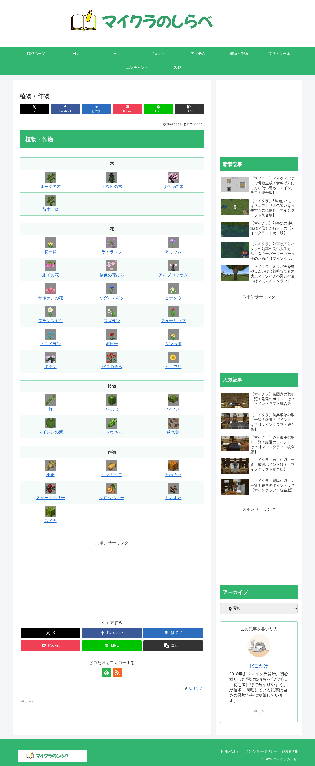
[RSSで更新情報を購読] (117, 672)
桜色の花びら (111, 275)
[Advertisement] (112, 579)
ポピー (112, 344)
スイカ (50, 520)
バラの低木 (111, 366)
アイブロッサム (173, 275)
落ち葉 (173, 432)
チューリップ (173, 320)
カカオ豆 (173, 497)
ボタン (50, 366)
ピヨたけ (259, 666)
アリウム (173, 252)
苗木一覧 (50, 209)
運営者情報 (290, 751)
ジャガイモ (111, 474)
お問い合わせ (230, 751)
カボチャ (173, 474)
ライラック (111, 252)
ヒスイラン (50, 344)
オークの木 (50, 186)
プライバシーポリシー (261, 751)
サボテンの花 (50, 298)
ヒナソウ (173, 298)
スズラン (112, 320)
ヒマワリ (173, 366)
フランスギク (50, 320)
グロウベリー (111, 497)
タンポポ (173, 344)
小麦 (50, 474)
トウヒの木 (111, 186)
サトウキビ (111, 432)
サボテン (112, 409)
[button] (189, 109)
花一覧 (50, 252)
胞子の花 (50, 275)
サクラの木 (173, 186)
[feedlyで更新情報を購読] (106, 672)
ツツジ (173, 409)
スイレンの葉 (50, 432)
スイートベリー (50, 497)
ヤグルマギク (111, 298)
